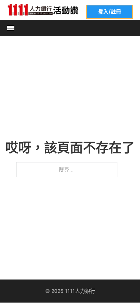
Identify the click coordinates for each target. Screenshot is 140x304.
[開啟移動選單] (10, 28)
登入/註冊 (109, 11)
